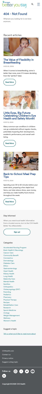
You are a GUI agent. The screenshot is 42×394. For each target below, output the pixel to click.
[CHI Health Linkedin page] (4, 376)
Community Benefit (10, 255)
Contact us (6, 355)
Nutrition (6, 284)
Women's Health (9, 321)
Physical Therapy (9, 300)
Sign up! (17, 232)
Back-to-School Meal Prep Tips (19, 175)
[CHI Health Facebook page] (21, 371)
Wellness (6, 318)
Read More (9, 82)
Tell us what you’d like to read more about (19, 334)
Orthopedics (8, 287)
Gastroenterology (10, 268)
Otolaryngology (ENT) (11, 289)
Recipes (6, 302)
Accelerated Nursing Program (14, 248)
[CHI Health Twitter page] (27, 371)
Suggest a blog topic (10, 362)
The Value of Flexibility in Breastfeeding (18, 61)
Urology (6, 313)
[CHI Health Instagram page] (15, 371)
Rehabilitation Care (10, 305)
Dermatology (8, 261)
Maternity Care (9, 279)
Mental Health (8, 281)
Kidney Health (8, 274)
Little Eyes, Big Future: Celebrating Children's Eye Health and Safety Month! (19, 115)
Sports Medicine (9, 310)
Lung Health (8, 276)
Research (7, 308)
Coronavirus (8, 258)
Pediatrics (7, 295)
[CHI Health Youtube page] (33, 371)
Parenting (7, 292)
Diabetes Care (8, 263)
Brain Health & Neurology (13, 250)
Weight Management (11, 315)
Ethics (5, 266)
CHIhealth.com (8, 351)
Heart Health (8, 271)
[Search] (32, 4)
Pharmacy (7, 297)
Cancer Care (8, 253)
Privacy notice (7, 358)
